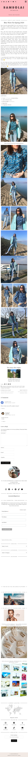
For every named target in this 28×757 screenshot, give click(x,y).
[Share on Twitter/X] (7, 384)
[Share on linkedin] (10, 384)
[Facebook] (8, 1)
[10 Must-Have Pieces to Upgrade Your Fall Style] (14, 373)
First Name (4, 516)
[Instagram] (1, 1)
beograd (9, 386)
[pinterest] (15, 489)
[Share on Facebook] (5, 384)
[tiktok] (19, 489)
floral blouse (14, 387)
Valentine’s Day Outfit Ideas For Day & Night (7, 392)
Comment (3, 433)
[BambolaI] (14, 7)
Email (2, 452)
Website (2, 457)
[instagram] (6, 489)
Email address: (14, 735)
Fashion (18, 20)
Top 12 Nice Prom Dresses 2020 (22, 392)
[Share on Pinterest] (8, 384)
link (12, 58)
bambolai (4, 386)
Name (2, 447)
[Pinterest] (3, 1)
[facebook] (9, 489)
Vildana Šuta (8, 401)
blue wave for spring (6, 387)
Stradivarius (11, 101)
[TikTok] (6, 1)
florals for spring (5, 388)
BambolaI (15, 753)
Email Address (5, 511)
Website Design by (14, 755)
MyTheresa (7, 98)
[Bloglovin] (10, 1)
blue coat (14, 386)
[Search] (15, 1)
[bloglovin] (12, 489)
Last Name (4, 522)
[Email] (13, 1)
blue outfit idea (21, 386)
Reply (3, 408)
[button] (26, 1)
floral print (22, 387)
